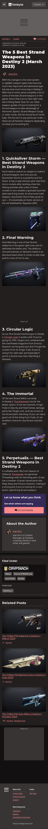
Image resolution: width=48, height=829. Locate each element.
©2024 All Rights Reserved (22, 824)
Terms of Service (19, 797)
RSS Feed (32, 794)
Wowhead (16, 811)
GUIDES (16, 39)
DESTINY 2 (6, 39)
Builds (21, 578)
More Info (17, 789)
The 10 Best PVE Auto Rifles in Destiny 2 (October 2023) (22, 715)
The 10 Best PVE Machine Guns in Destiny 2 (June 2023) (23, 676)
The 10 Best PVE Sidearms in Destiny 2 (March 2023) (21, 637)
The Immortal (21, 401)
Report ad (24, 321)
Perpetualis (18, 474)
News (8, 573)
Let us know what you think (22, 497)
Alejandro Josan (19, 721)
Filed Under (9, 561)
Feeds (31, 789)
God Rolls (10, 578)
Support (16, 800)
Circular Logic (11, 337)
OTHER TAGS (7, 586)
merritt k (13, 74)
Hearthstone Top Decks (21, 817)
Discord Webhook (23, 573)
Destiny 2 (8, 590)
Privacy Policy (18, 794)
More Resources (19, 807)
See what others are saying (18, 503)
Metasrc (16, 814)
